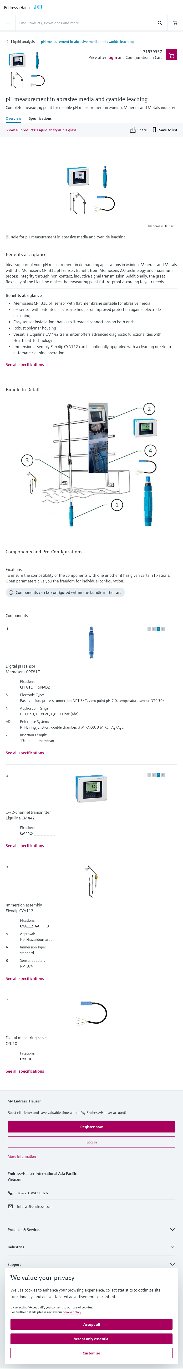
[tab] (15, 118)
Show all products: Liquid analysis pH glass (41, 130)
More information (22, 1156)
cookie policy (72, 1312)
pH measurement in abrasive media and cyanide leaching (87, 41)
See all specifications (25, 364)
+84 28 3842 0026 (32, 1192)
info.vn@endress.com (34, 1206)
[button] (91, 1126)
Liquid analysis (23, 41)
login (112, 57)
